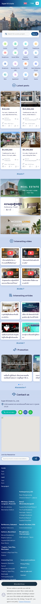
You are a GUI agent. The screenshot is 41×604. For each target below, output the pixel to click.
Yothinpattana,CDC (26, 492)
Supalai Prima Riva (25, 520)
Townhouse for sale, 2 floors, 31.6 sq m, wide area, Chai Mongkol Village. (9, 154)
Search (34, 34)
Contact (23, 575)
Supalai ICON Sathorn (8, 540)
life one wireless (6, 507)
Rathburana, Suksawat (9, 524)
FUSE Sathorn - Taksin (26, 537)
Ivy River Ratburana (7, 528)
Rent (2, 474)
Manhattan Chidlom (7, 510)
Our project (5, 486)
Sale (2, 471)
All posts (20, 174)
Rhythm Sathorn (6, 538)
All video (20, 288)
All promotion (20, 387)
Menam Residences (7, 535)
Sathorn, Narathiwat (8, 532)
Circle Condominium (25, 528)
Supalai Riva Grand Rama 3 (27, 507)
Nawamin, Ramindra (7, 563)
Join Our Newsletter (8, 454)
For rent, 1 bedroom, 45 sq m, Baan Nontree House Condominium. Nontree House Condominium (10, 114)
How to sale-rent (26, 571)
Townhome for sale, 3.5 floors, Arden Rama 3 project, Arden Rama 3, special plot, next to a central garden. (30, 114)
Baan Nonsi (5, 543)
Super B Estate (8, 3)
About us (23, 567)
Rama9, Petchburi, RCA (27, 524)
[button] (38, 19)
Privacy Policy (24, 564)
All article (20, 343)
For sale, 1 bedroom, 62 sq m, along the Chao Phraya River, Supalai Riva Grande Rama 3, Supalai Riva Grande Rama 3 (30, 154)
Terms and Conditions (27, 560)
